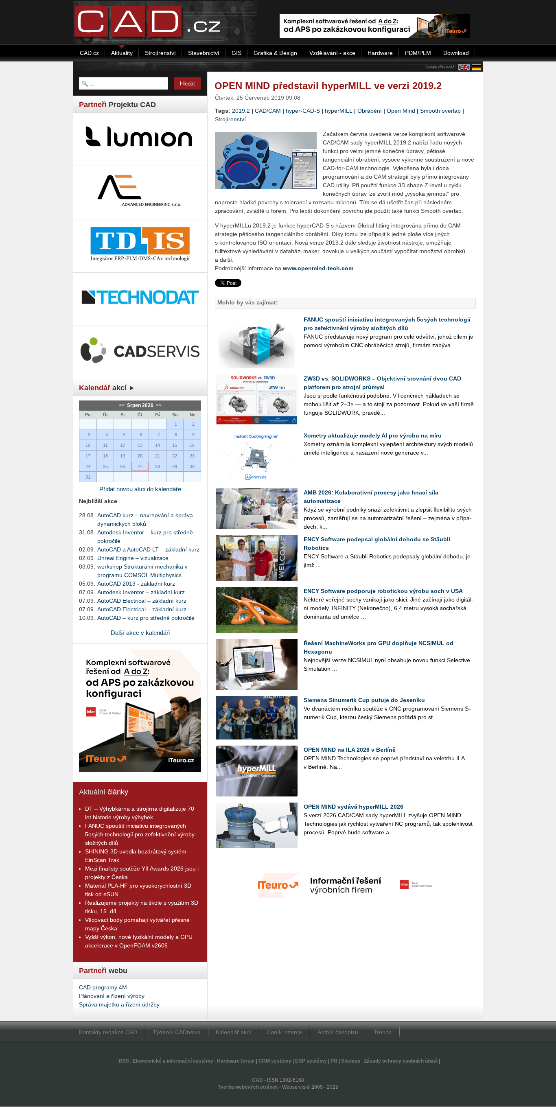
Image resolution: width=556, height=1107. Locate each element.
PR (334, 1061)
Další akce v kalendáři (140, 632)
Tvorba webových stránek (248, 1087)
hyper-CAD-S (303, 110)
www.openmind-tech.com (318, 268)
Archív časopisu (337, 1032)
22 (174, 455)
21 (157, 455)
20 (140, 455)
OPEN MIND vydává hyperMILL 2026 (353, 806)
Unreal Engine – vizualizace (133, 558)
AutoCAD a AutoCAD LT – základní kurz (148, 549)
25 (105, 466)
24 (87, 466)
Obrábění (369, 110)
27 (140, 466)
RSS (124, 1061)
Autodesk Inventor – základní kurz (141, 592)
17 (87, 455)
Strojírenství (230, 119)
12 (122, 445)
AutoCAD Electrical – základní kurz (141, 600)
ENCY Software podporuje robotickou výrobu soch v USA (383, 591)
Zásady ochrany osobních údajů (401, 1061)
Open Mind (401, 110)
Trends (383, 1032)
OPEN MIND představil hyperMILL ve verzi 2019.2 (328, 85)
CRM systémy (274, 1061)
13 (140, 445)
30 (192, 466)
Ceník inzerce (284, 1032)
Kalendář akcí (233, 1032)
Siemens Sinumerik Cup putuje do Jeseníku (364, 700)
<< (122, 405)
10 (87, 445)
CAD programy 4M (103, 987)
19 (122, 455)
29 (174, 466)
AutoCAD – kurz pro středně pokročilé (146, 618)
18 (105, 455)
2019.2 (241, 110)
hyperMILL (338, 110)
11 (105, 445)
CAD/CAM (268, 110)
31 (87, 477)
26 (122, 466)
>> (158, 405)
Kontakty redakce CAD (108, 1032)
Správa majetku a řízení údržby (119, 1004)
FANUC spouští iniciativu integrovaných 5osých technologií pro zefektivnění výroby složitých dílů (140, 834)
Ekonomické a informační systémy (173, 1061)
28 (157, 466)
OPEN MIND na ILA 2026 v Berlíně (350, 749)
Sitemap (350, 1061)
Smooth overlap (440, 110)
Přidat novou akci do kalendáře (140, 489)
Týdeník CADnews (176, 1032)
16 (192, 445)
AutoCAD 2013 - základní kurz (136, 583)
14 (157, 445)
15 (174, 445)
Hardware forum (236, 1061)
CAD (257, 1080)
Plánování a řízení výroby (111, 996)
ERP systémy (311, 1061)
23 (192, 455)
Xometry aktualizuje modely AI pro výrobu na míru (373, 435)
